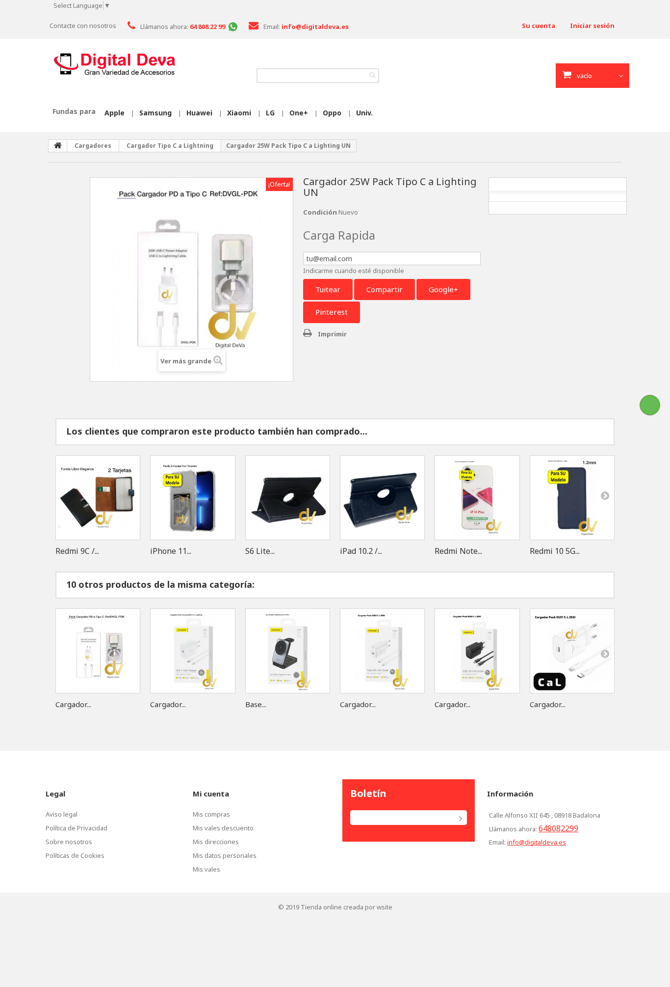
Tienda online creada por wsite (346, 907)
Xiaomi (239, 112)
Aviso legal (61, 814)
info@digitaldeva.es (536, 842)
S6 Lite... (260, 551)
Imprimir (332, 333)
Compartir (384, 289)
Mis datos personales (225, 855)
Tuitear (327, 289)
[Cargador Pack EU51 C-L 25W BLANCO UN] (572, 650)
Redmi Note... (458, 551)
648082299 (558, 828)
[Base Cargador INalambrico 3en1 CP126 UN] (287, 650)
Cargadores (93, 145)
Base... (255, 704)
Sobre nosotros (69, 842)
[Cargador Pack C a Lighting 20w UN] (97, 650)
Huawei (199, 112)
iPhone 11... (170, 551)
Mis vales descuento (223, 828)
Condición (320, 212)
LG (270, 112)
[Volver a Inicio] (58, 146)
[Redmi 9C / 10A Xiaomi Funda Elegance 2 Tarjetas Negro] (97, 497)
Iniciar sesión (592, 25)
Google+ (443, 289)
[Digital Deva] (114, 64)
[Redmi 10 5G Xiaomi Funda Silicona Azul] (572, 497)
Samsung (155, 112)
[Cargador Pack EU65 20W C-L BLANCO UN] (382, 650)
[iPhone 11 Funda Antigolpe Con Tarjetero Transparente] (192, 497)
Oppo (332, 112)
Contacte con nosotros (83, 25)
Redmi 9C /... (77, 551)
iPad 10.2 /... (361, 551)
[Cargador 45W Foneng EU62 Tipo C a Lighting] (192, 650)
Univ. (364, 112)
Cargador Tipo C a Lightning (170, 145)
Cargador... (73, 704)
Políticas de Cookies (75, 855)
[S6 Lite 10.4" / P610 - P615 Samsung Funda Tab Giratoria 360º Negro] (287, 497)
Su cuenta (538, 25)
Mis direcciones (216, 842)
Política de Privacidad (76, 828)
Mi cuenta (211, 793)
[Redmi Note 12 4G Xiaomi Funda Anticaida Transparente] (477, 497)
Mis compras (211, 814)
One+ (298, 112)
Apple (114, 112)
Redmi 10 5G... (555, 551)
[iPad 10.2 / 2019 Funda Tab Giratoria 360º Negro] (382, 497)
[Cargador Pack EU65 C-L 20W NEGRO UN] (477, 650)
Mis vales (206, 869)
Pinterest (331, 312)
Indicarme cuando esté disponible (353, 270)
